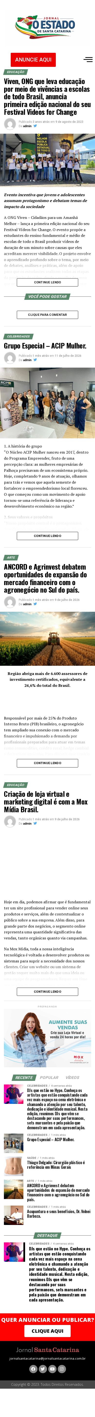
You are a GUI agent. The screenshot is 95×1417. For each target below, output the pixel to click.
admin (27, 126)
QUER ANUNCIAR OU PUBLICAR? (47, 1320)
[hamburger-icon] (87, 59)
